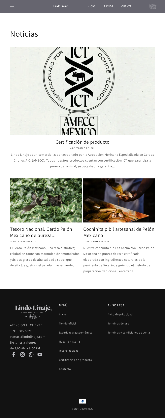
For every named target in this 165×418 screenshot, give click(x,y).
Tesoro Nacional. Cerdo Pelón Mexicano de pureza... (41, 232)
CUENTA (126, 6)
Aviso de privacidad (120, 314)
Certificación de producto (83, 142)
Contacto (65, 369)
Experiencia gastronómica (75, 332)
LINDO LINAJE (86, 409)
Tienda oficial (67, 323)
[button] (12, 6)
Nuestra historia (69, 341)
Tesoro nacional (69, 350)
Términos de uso (118, 323)
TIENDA (108, 6)
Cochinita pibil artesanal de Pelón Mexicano (118, 232)
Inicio (62, 314)
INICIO (91, 6)
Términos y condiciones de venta (129, 332)
